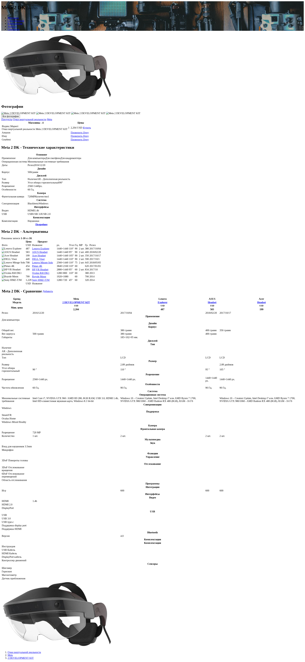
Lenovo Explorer (40, 248)
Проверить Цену (80, 132)
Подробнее (41, 224)
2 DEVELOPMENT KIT (76, 302)
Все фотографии (11, 116)
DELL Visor (38, 259)
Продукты (6, 119)
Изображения (15, 23)
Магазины (13, 18)
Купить (87, 127)
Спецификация (16, 20)
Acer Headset (39, 255)
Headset (212, 302)
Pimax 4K (37, 266)
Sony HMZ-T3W (41, 280)
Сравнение (14, 29)
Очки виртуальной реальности (29, 119)
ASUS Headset (39, 252)
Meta (49, 119)
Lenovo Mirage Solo (42, 262)
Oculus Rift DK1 (40, 273)
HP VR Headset (40, 269)
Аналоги (12, 26)
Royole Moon (39, 276)
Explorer (162, 302)
